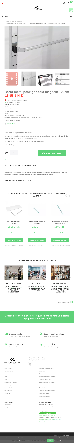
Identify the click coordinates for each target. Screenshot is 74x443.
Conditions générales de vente (12, 374)
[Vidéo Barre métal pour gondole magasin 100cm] (12, 79)
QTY (6, 153)
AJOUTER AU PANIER (53, 153)
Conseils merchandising (45, 379)
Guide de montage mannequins (47, 382)
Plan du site (7, 393)
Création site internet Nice (45, 422)
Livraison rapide (8, 385)
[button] (47, 413)
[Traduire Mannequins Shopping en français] (2, 3)
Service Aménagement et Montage (47, 376)
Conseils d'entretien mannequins (47, 390)
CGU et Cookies (8, 390)
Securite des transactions (11, 382)
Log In (6, 407)
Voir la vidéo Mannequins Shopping (16, 100)
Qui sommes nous (9, 371)
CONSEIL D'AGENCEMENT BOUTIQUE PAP (37, 286)
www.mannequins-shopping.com (47, 415)
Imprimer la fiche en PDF (13, 102)
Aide (6, 379)
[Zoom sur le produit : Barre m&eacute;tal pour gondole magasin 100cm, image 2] (62, 79)
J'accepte (50, 440)
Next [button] (69, 196)
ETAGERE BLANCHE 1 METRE (14, 222)
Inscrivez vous (8, 404)
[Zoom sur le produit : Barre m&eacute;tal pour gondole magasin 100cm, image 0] (28, 79)
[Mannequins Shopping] (37, 8)
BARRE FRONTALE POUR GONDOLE (37, 222)
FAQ (6, 376)
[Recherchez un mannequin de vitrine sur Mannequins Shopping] (71, 16)
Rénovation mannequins (45, 393)
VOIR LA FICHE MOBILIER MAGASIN (14, 245)
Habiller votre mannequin (45, 385)
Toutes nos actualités (63, 302)
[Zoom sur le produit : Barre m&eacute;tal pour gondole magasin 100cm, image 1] (45, 79)
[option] (12, 79)
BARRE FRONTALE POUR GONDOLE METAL (60, 222)
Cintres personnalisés (44, 374)
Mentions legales (9, 387)
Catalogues (42, 371)
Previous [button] (65, 196)
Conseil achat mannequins (45, 387)
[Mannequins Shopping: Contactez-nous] (50, 419)
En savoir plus (58, 440)
